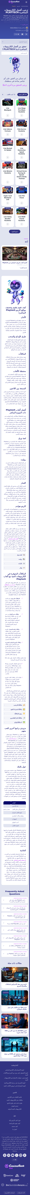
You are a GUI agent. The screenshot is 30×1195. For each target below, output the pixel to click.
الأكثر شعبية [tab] (22, 94)
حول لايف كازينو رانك (14, 1120)
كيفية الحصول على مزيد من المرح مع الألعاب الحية (15, 1074)
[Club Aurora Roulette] (21, 129)
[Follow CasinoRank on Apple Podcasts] (4, 1155)
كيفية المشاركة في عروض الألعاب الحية (15, 1086)
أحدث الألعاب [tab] (10, 94)
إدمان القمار (14, 1106)
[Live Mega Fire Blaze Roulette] (21, 108)
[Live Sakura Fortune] (7, 129)
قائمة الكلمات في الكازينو (15, 1097)
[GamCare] (8, 1175)
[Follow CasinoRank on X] (16, 1155)
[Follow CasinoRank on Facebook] (24, 1155)
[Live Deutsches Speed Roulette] (21, 149)
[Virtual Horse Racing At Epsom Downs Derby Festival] (21, 173)
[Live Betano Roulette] (7, 173)
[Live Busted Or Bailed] (7, 149)
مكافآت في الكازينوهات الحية (15, 1100)
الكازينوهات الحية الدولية (14, 1109)
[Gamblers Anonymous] (17, 1175)
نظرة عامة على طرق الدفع (14, 1103)
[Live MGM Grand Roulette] (21, 217)
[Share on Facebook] (22, 34)
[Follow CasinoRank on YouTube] (12, 1155)
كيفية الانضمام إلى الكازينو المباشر (14, 1070)
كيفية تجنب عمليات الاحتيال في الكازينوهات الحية (16, 1079)
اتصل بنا (14, 1129)
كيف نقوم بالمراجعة (14, 1123)
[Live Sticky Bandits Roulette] (7, 217)
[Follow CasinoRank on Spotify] (8, 1155)
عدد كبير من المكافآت (9, 584)
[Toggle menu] (26, 2)
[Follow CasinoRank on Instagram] (20, 1155)
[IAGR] (23, 1175)
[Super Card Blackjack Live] (7, 196)
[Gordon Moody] (14, 1180)
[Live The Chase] (21, 196)
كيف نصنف (15, 1126)
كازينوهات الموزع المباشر (20, 860)
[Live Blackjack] (7, 108)
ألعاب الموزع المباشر (13, 538)
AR (15, 1159)
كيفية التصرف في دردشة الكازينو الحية (14, 1083)
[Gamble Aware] (17, 1184)
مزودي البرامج (12, 738)
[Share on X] (26, 34)
